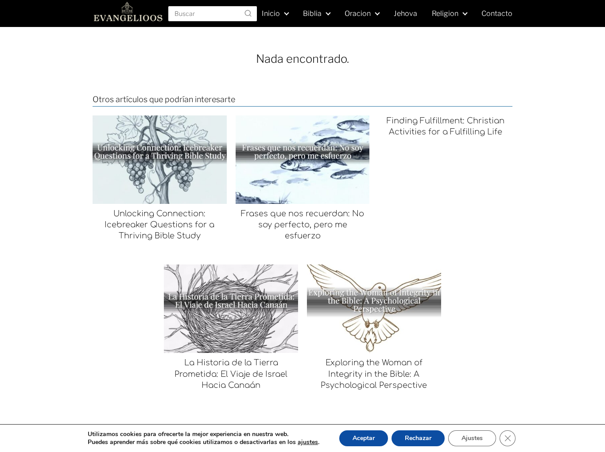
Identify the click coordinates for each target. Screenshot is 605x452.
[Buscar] (248, 13)
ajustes (308, 442)
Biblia (312, 13)
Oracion (358, 13)
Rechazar (418, 438)
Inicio (271, 13)
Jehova (405, 13)
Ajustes (472, 438)
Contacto (496, 13)
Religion (445, 13)
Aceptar (364, 438)
